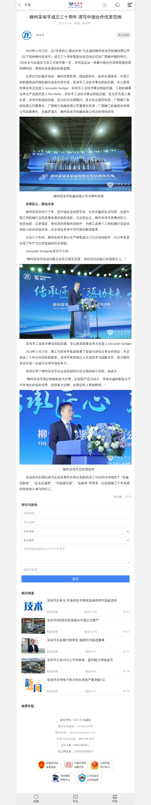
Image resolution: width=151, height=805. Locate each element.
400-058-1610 (86, 738)
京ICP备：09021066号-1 (75, 745)
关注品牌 (123, 35)
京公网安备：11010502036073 (75, 751)
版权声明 (65, 720)
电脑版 (87, 720)
